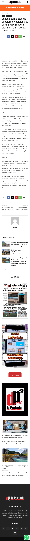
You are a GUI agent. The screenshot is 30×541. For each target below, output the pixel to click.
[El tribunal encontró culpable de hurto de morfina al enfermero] (6, 252)
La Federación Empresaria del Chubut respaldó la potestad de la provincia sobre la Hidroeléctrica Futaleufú (19, 261)
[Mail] (12, 528)
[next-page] (5, 270)
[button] (3, 2)
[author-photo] (15, 225)
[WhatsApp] (20, 36)
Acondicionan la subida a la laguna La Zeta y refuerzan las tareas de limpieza (19, 244)
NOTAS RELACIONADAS (9, 235)
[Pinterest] (16, 36)
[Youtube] (15, 533)
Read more (23, 444)
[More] (24, 36)
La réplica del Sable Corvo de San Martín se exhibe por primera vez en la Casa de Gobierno (15, 436)
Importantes (8, 15)
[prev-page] (3, 270)
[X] (12, 36)
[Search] (27, 2)
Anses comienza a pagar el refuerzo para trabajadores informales (21, 209)
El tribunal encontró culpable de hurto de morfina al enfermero (17, 252)
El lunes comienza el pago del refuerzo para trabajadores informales (8, 209)
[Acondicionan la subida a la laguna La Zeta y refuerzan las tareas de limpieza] (6, 244)
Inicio (3, 13)
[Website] (21, 528)
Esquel (7, 13)
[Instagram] (8, 528)
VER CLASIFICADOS (15, 374)
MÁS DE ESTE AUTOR (8, 238)
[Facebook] (8, 36)
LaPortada (6, 30)
